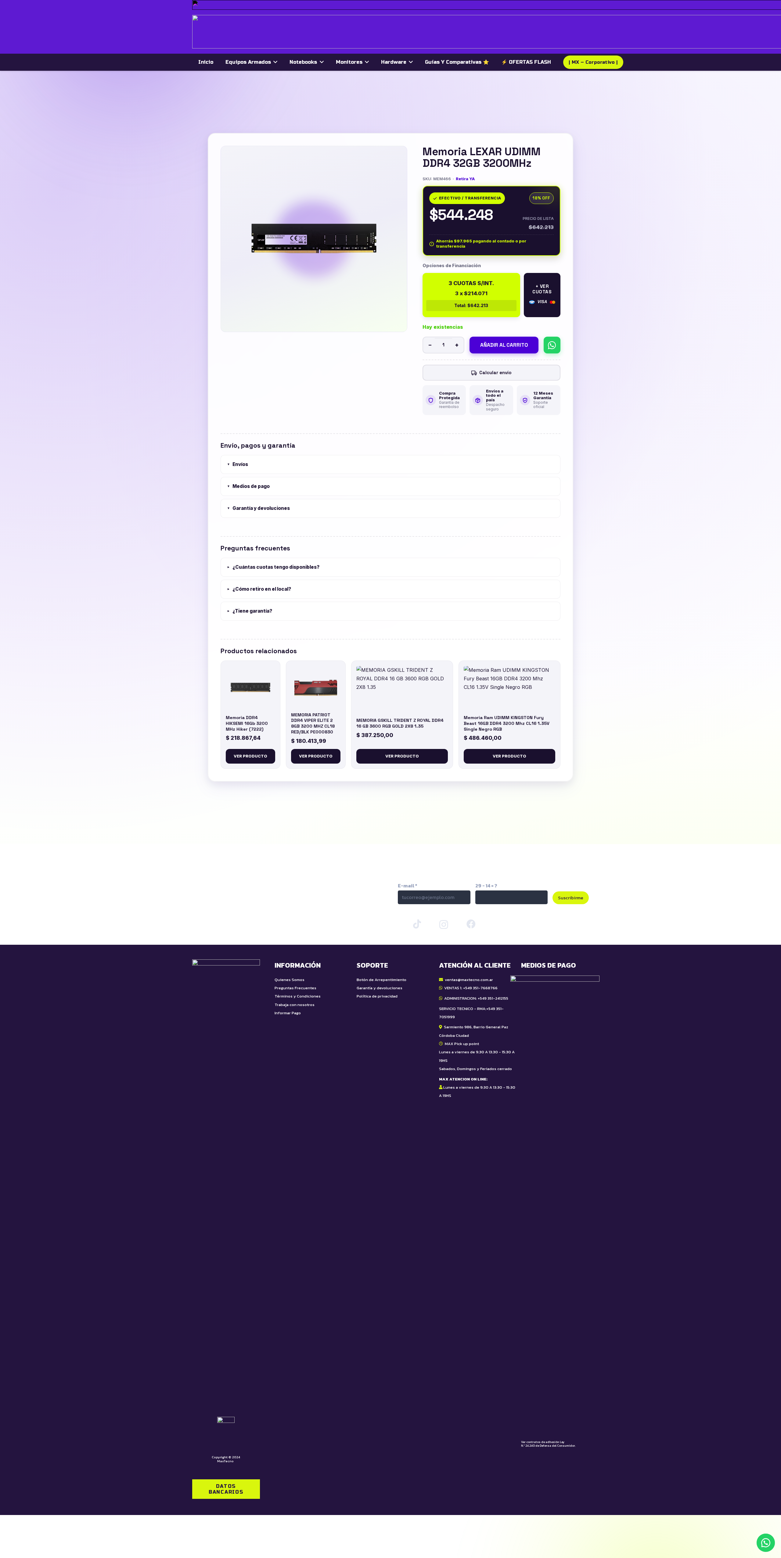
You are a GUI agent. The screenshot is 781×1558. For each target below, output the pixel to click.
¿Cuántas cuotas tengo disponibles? (273, 567)
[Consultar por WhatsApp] (552, 345)
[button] (766, 1543)
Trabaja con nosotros (295, 1005)
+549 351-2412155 (493, 998)
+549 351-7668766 (480, 988)
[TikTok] (417, 924)
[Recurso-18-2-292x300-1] (554, 1204)
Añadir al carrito (504, 345)
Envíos (237, 464)
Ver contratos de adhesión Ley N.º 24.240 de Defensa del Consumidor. (548, 1444)
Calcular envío (495, 373)
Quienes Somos (289, 980)
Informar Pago (288, 1013)
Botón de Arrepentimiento (381, 980)
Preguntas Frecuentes (295, 988)
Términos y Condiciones (298, 996)
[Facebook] (471, 924)
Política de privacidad (377, 996)
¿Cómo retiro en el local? (259, 589)
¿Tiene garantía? (249, 611)
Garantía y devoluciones (258, 508)
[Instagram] (443, 924)
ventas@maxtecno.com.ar (469, 980)
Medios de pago (248, 486)
